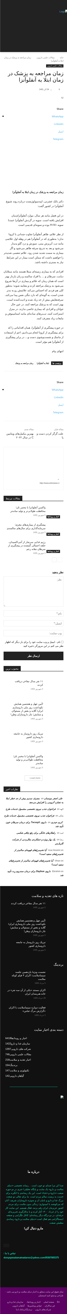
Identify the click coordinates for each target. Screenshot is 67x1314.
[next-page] (54, 559)
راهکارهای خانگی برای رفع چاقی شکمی (36, 833)
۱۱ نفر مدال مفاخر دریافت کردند (28, 903)
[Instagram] (6, 1245)
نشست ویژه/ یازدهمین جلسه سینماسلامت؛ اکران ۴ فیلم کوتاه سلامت (29, 975)
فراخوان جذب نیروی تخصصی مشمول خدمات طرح (31, 809)
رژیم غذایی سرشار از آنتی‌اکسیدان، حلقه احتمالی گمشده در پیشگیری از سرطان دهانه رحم (27, 545)
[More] (33, 143)
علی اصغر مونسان (53, 798)
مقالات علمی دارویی (45, 57)
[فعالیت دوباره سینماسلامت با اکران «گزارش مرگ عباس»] (55, 1012)
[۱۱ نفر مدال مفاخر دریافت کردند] (53, 684)
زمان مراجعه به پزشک (24, 363)
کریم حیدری (57, 822)
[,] (54, 89)
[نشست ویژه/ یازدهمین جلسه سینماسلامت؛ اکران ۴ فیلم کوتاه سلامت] (55, 976)
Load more (35, 778)
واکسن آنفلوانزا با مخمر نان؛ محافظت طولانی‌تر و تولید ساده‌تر (28, 760)
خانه (61, 57)
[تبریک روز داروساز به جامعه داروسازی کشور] (53, 736)
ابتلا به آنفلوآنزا (43, 363)
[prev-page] (60, 559)
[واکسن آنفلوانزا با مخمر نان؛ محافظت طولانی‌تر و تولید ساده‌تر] (55, 512)
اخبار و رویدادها (53, 517)
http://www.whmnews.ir (49, 483)
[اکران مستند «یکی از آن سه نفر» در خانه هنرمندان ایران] (55, 994)
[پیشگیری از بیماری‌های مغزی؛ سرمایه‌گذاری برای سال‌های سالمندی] (55, 529)
